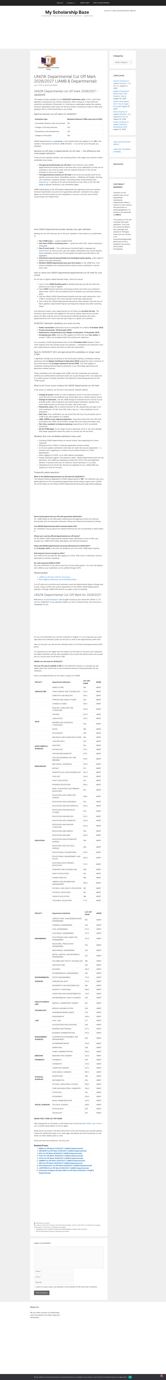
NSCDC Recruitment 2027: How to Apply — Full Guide (122, 104)
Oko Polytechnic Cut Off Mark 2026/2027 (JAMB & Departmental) (65, 1166)
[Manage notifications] (161, 1375)
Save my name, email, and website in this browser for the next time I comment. (66, 1287)
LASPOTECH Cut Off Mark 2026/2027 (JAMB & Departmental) (64, 1168)
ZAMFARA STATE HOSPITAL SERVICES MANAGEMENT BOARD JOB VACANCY (62, 1229)
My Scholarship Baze (67, 12)
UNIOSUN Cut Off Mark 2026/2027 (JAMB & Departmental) (62, 1151)
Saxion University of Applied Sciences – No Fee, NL (122, 83)
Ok (130, 1377)
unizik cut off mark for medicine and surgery (86, 1225)
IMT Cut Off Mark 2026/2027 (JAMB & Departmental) (60, 1153)
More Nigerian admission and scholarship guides (57, 579)
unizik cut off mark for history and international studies (53, 1225)
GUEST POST (84, 3)
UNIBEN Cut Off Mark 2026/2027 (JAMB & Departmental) (62, 1161)
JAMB (93, 99)
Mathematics (44, 251)
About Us (60, 3)
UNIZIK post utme (93, 1123)
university (58, 141)
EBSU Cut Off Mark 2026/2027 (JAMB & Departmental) (61, 1148)
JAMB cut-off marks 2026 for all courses (54, 577)
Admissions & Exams (43, 1223)
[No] (164, 1377)
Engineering (43, 182)
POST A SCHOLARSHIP (101, 3)
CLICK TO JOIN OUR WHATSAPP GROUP (120, 11)
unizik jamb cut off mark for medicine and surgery (50, 1227)
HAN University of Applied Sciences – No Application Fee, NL (122, 114)
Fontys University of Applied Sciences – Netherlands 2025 (121, 124)
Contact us (70, 3)
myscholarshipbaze (51, 599)
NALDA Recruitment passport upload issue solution (52, 1231)
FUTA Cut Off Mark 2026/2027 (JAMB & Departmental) (61, 1156)
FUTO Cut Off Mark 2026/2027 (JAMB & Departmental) (61, 1158)
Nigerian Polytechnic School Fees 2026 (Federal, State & (121, 93)
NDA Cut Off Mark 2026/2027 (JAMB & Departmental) (60, 1163)
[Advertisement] (120, 30)
